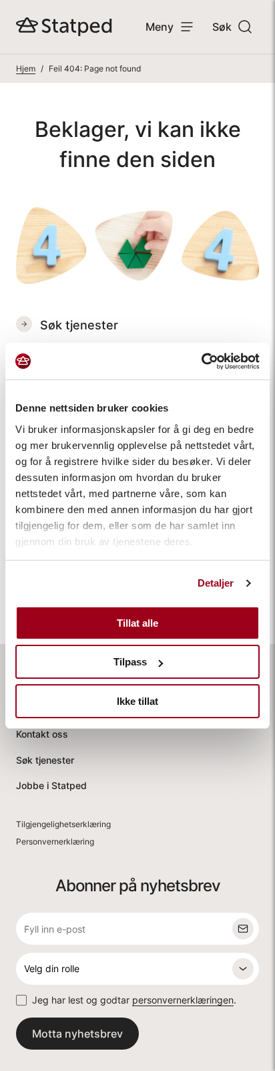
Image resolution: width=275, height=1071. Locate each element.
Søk (222, 26)
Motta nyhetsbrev (77, 1033)
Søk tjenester (45, 760)
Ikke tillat (137, 701)
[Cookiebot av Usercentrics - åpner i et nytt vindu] (201, 361)
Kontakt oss (42, 734)
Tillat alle (137, 623)
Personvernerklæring (55, 841)
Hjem (25, 68)
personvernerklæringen (183, 1000)
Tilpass (130, 661)
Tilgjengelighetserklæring (63, 824)
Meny (160, 26)
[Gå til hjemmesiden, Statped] (64, 26)
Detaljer (216, 583)
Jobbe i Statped (51, 785)
